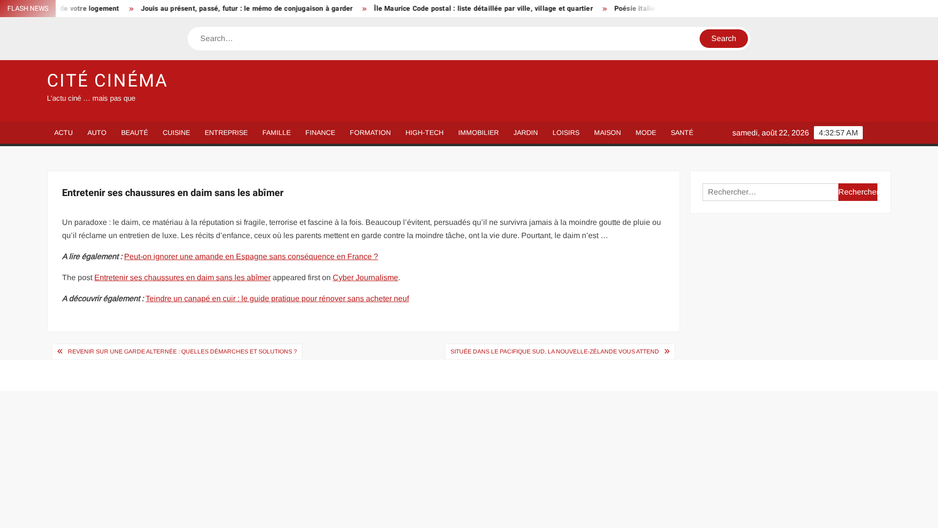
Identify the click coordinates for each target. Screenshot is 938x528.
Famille (276, 132)
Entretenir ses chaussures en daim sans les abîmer (182, 277)
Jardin (525, 132)
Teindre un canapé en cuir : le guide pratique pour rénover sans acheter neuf (277, 298)
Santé (682, 132)
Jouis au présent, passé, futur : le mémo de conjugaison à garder (235, 8)
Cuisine (176, 132)
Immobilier (478, 132)
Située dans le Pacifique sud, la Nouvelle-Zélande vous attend (554, 351)
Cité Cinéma (108, 81)
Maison (607, 132)
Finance (320, 132)
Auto (97, 132)
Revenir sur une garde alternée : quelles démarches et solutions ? (182, 351)
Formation (370, 132)
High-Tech (424, 132)
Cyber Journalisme (365, 277)
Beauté (134, 132)
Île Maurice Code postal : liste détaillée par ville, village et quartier (471, 8)
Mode (646, 132)
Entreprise (226, 132)
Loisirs (566, 132)
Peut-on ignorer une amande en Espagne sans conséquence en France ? (251, 256)
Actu (63, 132)
